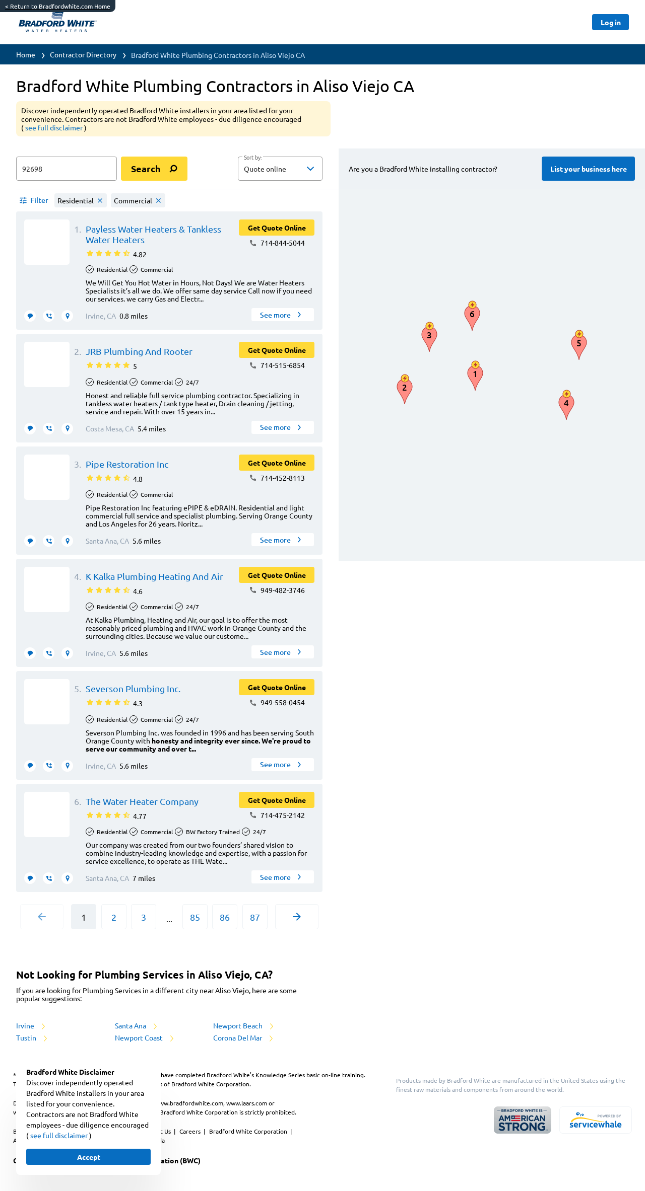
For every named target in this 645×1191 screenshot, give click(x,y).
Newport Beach (238, 1025)
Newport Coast (139, 1037)
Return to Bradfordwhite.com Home (57, 6)
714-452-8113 (282, 477)
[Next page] (296, 916)
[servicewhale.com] (595, 1120)
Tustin (27, 1037)
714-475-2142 (282, 815)
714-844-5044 (282, 242)
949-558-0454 (282, 702)
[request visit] (67, 316)
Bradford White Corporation (249, 1131)
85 (195, 917)
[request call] (48, 316)
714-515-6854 (282, 364)
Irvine (26, 1025)
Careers (190, 1131)
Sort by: (253, 157)
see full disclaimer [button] (54, 127)
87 (255, 917)
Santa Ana (131, 1025)
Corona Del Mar (238, 1037)
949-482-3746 (282, 589)
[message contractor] (30, 316)
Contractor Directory (83, 54)
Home (25, 54)
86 (225, 917)
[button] (280, 169)
